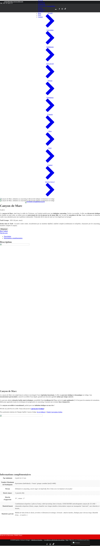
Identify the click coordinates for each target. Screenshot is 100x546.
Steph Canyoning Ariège (54, 412)
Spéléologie (41, 4)
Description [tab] (7, 236)
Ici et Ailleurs (41, 412)
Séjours (40, 8)
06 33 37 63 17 (6, 3)
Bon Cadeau (4, 231)
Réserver (4, 229)
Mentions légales (36, 540)
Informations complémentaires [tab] (13, 238)
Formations (41, 10)
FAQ (67, 540)
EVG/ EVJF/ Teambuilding (46, 6)
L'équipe (40, 11)
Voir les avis (4, 233)
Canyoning (41, 2)
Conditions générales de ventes (54, 540)
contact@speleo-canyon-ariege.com (13, 2)
